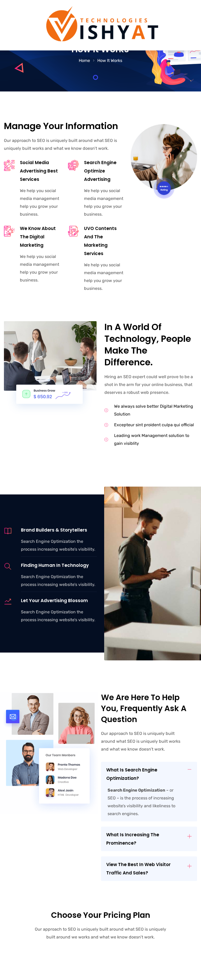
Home (84, 60)
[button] (149, 774)
